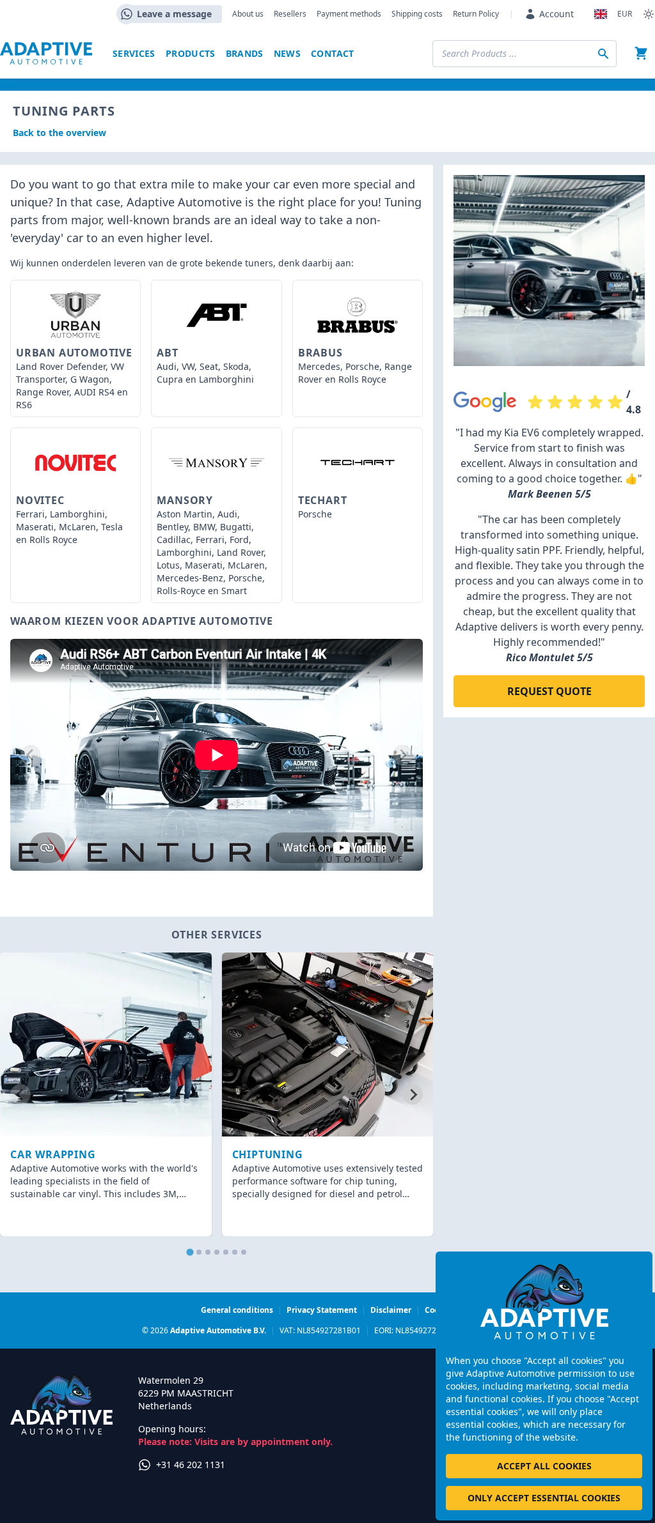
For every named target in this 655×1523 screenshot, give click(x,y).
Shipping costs (417, 14)
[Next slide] (402, 755)
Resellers (290, 14)
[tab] (189, 1252)
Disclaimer (390, 1310)
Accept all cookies (544, 1466)
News (287, 53)
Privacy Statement (322, 1310)
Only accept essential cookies (544, 1498)
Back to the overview (59, 132)
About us (248, 14)
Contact (332, 53)
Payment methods (349, 14)
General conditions (237, 1310)
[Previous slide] (30, 755)
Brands (245, 53)
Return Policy (476, 14)
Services (134, 53)
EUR (624, 14)
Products (191, 53)
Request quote (549, 691)
